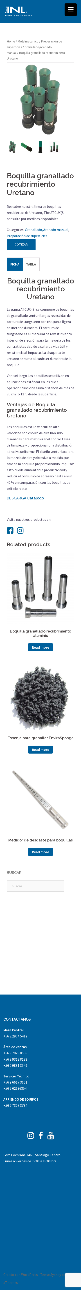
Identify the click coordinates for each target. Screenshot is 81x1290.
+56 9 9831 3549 (15, 1065)
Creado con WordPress (20, 1274)
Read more (40, 647)
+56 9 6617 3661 (15, 1082)
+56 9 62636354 (15, 1088)
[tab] (15, 264)
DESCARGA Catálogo (25, 498)
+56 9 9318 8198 (15, 1059)
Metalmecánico (28, 41)
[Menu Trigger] (71, 9)
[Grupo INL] (23, 11)
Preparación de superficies (27, 235)
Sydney (55, 1274)
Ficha (14, 264)
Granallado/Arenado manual (46, 229)
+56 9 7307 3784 (15, 1105)
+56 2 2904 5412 (15, 1036)
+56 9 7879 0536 (15, 1053)
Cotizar (21, 244)
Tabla (31, 264)
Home (11, 41)
